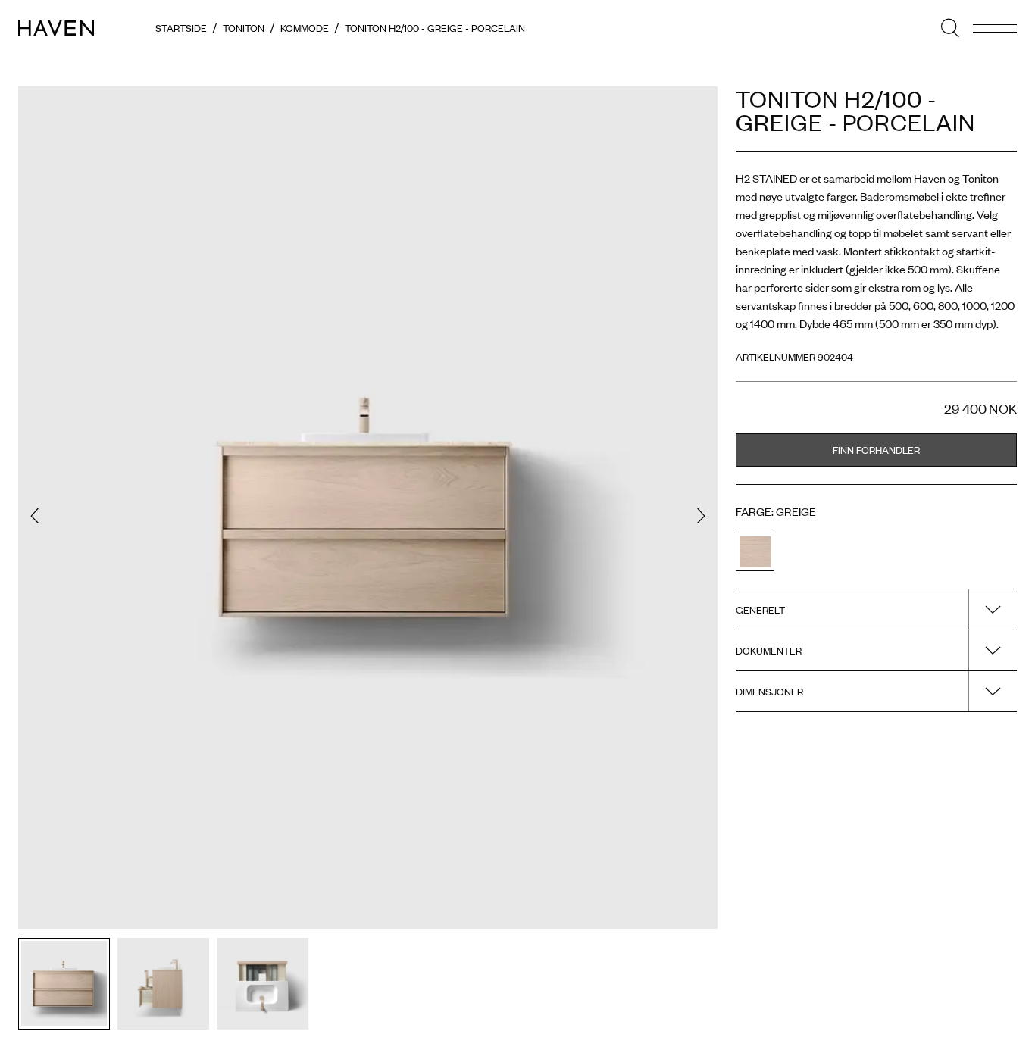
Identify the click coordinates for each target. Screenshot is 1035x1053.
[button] (34, 515)
